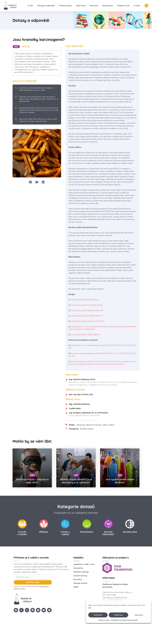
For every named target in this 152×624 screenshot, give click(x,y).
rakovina (90, 425)
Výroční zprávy (80, 575)
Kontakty (77, 579)
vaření (105, 425)
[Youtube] (38, 610)
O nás (30, 5)
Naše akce (80, 5)
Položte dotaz (65, 5)
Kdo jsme (94, 5)
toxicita (98, 425)
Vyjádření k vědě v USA (83, 564)
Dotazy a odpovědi (46, 5)
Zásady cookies (104, 620)
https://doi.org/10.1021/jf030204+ (85, 300)
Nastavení (139, 615)
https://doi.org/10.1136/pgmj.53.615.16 (87, 310)
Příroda (43, 532)
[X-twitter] (21, 610)
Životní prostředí (108, 533)
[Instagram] (27, 610)
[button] (30, 182)
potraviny (80, 425)
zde (89, 607)
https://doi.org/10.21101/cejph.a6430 (86, 305)
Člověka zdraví (22, 533)
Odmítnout (118, 615)
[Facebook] (16, 610)
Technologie (130, 532)
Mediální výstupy (81, 572)
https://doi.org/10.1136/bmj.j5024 (85, 334)
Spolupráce (107, 5)
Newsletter (78, 568)
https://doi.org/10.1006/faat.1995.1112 (87, 316)
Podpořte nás (123, 5)
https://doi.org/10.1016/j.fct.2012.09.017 (87, 321)
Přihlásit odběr (33, 582)
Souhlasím (98, 615)
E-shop (137, 5)
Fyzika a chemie (65, 533)
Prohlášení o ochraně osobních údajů (124, 620)
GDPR (75, 587)
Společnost (86, 532)
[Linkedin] (32, 610)
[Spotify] (49, 610)
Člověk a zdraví (86, 429)
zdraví (111, 425)
